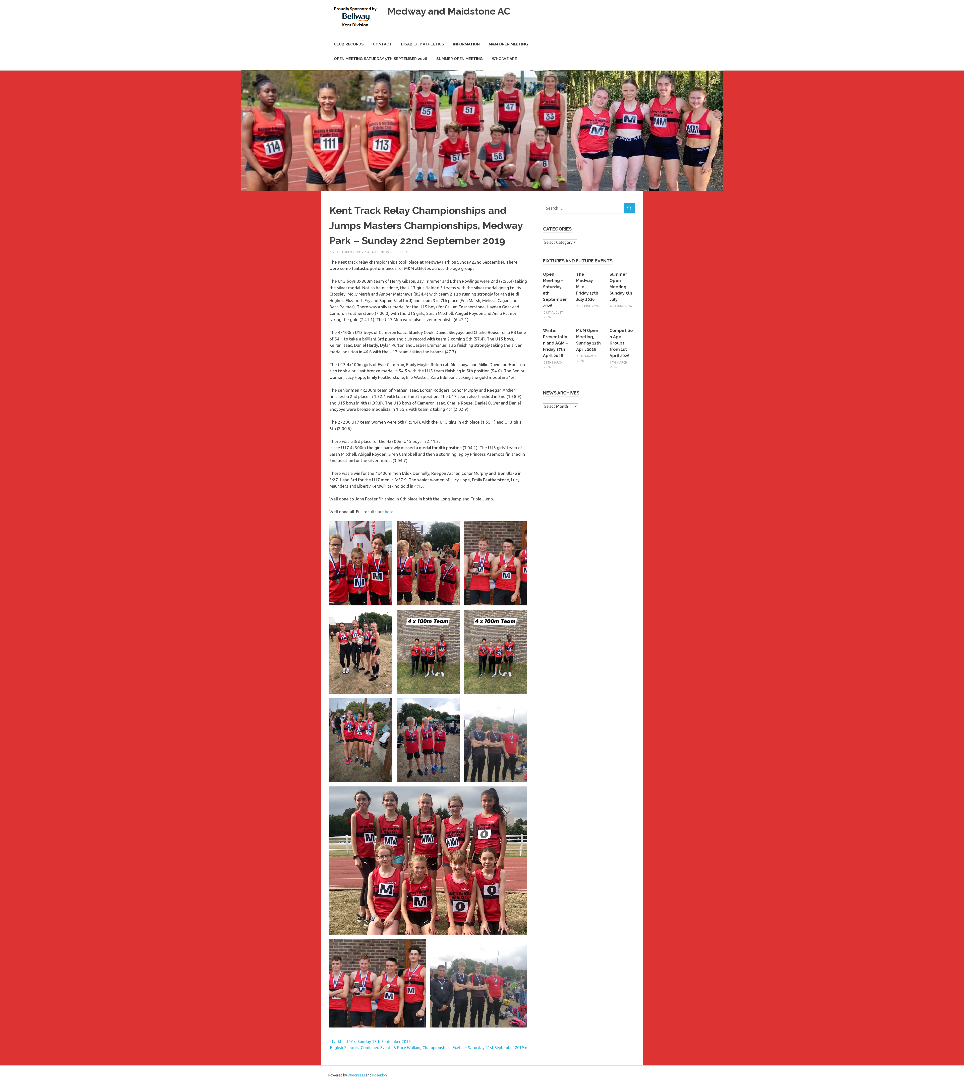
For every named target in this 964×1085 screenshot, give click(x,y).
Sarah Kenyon (377, 252)
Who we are (504, 58)
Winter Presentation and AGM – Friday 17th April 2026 (555, 343)
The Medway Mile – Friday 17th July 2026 (587, 287)
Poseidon (379, 1075)
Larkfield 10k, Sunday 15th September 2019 (371, 1041)
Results (401, 252)
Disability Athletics (422, 44)
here (389, 511)
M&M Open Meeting (508, 44)
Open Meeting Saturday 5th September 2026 (380, 58)
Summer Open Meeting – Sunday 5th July (621, 287)
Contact (382, 44)
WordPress (356, 1075)
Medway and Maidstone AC (448, 11)
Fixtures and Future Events (578, 260)
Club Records (349, 44)
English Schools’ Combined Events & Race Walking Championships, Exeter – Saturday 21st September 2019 (427, 1047)
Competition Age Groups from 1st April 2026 (621, 343)
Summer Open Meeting (459, 58)
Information (466, 44)
